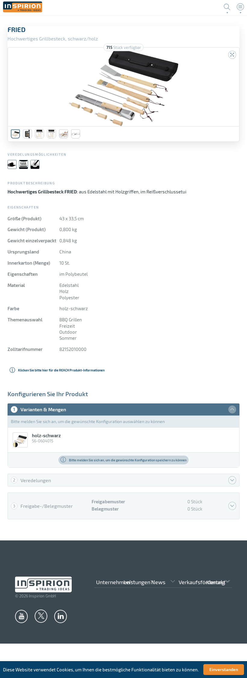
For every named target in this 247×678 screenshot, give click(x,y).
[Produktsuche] (227, 7)
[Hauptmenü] (240, 7)
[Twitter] (41, 616)
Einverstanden (223, 669)
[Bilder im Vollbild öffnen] (232, 55)
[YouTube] (21, 616)
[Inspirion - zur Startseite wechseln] (22, 10)
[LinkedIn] (60, 616)
